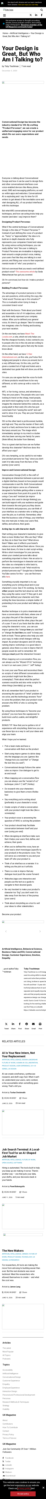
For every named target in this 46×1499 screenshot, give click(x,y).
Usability (6, 1409)
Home (5, 33)
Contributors (8, 1424)
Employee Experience (11, 1388)
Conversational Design (12, 1377)
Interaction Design (10, 1391)
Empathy (6, 958)
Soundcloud (10, 1476)
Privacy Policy (8, 1435)
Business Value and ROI (13, 952)
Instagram (9, 1469)
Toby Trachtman (31, 969)
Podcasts (6, 1359)
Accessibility (8, 1370)
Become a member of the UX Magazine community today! (24, 26)
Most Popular (8, 1352)
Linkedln (8, 1465)
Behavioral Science (32, 949)
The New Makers (13, 1250)
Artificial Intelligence (19, 33)
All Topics (6, 1355)
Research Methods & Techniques (16, 1402)
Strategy (6, 1406)
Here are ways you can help (28, 5)
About (5, 1420)
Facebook (9, 1458)
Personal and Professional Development (19, 1395)
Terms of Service (9, 1438)
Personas (6, 1398)
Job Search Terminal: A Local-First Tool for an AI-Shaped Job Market (21, 1153)
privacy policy (24, 1488)
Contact (6, 1431)
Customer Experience (20, 955)
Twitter (8, 1461)
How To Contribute (10, 1427)
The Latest (7, 1348)
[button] (6, 1026)
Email (7, 1479)
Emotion (36, 955)
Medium (8, 1472)
